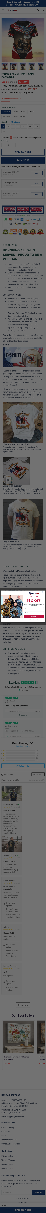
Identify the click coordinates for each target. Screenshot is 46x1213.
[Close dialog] (43, 592)
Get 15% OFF (34, 616)
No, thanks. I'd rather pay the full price (34, 619)
